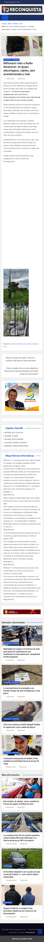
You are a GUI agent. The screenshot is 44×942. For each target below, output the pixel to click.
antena (13, 344)
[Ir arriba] (40, 932)
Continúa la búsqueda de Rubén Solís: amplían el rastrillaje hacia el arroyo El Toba (21, 761)
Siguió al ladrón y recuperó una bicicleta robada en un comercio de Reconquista (19, 911)
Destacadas (8, 829)
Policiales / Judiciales (11, 60)
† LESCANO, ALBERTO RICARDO (15, 443)
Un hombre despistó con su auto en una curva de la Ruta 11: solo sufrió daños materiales (21, 874)
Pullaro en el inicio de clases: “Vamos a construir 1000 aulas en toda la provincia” (21, 359)
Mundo (6, 795)
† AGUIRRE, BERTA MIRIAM (13, 439)
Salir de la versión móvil (22, 939)
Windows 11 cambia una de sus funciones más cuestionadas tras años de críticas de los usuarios (20, 571)
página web (33, 89)
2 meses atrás (10, 767)
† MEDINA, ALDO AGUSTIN (13, 433)
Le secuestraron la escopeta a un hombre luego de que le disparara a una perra (21, 691)
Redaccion (21, 79)
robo (5, 346)
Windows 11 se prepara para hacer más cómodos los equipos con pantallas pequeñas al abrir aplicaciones (22, 463)
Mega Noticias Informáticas (20, 455)
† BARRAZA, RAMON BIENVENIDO (16, 446)
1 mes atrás (9, 660)
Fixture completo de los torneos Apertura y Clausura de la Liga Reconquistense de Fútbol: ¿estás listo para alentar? (21, 371)
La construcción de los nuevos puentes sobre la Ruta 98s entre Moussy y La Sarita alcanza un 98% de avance (21, 838)
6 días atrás (9, 807)
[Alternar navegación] (11, 17)
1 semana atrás (11, 844)
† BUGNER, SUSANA (10, 436)
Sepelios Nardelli (14, 428)
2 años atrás (9, 79)
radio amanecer (32, 344)
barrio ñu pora (22, 344)
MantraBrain (30, 932)
